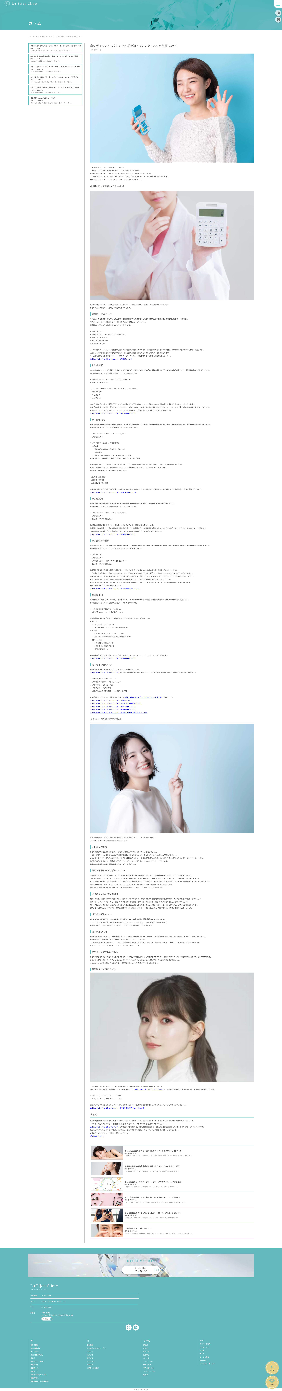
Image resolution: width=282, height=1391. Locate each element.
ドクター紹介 (204, 1347)
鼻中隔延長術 (35, 1348)
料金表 (202, 1350)
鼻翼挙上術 (34, 1371)
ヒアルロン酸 (148, 1361)
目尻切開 (90, 1355)
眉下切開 (90, 1358)
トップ (202, 1340)
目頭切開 (90, 1351)
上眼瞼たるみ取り (93, 1368)
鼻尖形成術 (34, 1351)
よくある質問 (204, 1357)
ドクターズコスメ (149, 1371)
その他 (146, 1340)
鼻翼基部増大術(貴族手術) (40, 1381)
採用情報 (203, 1360)
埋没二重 (90, 1345)
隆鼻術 (33, 1358)
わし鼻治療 (34, 1365)
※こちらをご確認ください (56, 1301)
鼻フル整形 (34, 1345)
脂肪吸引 (146, 1355)
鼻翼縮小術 (34, 1368)
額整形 (145, 1345)
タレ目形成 (91, 1361)
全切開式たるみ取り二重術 (96, 1348)
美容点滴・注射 (148, 1368)
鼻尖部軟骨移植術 (37, 1355)
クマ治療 (90, 1365)
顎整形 (145, 1348)
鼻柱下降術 (34, 1378)
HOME (30, 36)
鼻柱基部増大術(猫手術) (39, 1374)
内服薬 (145, 1374)
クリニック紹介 (205, 1344)
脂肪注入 (146, 1351)
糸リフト (146, 1358)
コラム (37, 36)
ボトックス (147, 1365)
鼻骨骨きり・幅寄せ (37, 1361)
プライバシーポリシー (207, 1364)
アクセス (45, 1319)
